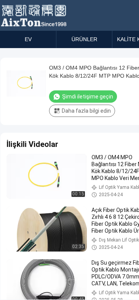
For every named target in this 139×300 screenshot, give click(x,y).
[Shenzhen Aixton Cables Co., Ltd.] (34, 15)
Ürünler (84, 39)
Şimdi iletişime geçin (87, 96)
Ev (28, 39)
